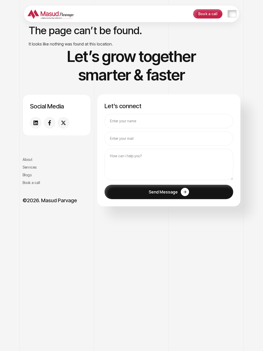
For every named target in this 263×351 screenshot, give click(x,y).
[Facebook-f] (49, 122)
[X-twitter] (63, 122)
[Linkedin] (35, 122)
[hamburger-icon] (232, 13)
